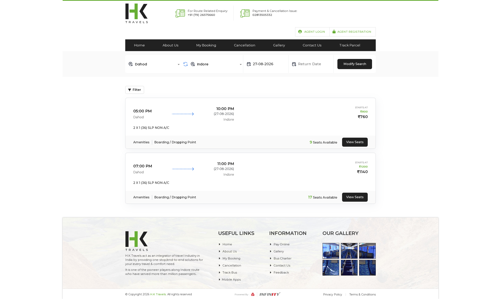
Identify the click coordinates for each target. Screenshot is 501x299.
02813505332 (262, 15)
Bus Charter (282, 258)
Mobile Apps (231, 279)
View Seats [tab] (355, 142)
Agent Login (314, 31)
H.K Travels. (158, 294)
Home (139, 45)
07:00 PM (142, 166)
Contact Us (312, 45)
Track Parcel (349, 45)
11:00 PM (225, 163)
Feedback (281, 272)
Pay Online (281, 244)
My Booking (206, 45)
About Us (170, 45)
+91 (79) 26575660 (201, 15)
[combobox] (154, 64)
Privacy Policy (332, 294)
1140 (363, 171)
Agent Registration (354, 31)
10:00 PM (225, 108)
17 (310, 197)
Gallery (279, 45)
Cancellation (244, 45)
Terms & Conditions (362, 294)
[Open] (178, 64)
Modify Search (354, 64)
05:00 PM (142, 111)
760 (364, 116)
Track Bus (229, 272)
